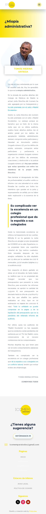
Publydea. (33, 511)
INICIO (23, 457)
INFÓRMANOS (22, 436)
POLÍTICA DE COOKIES (23, 488)
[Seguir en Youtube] (28, 502)
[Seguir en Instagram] (23, 502)
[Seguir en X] (18, 502)
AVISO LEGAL (23, 484)
